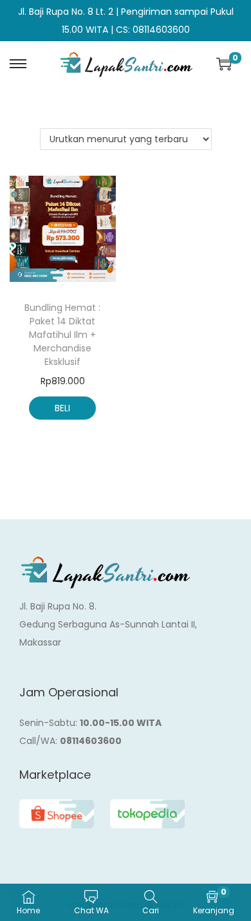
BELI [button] (62, 408)
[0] (224, 63)
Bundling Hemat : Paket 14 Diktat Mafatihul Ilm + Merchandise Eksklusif (62, 334)
